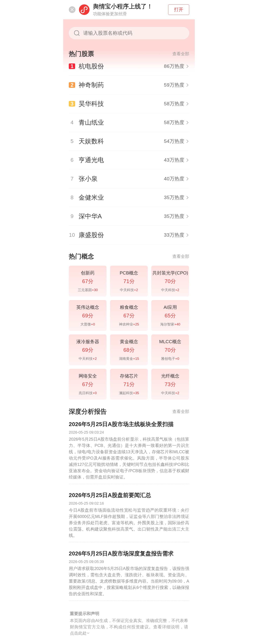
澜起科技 (129, 393)
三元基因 (88, 290)
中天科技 (129, 290)
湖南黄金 (129, 358)
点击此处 (78, 633)
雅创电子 (170, 358)
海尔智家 (170, 324)
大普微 (87, 324)
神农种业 (129, 324)
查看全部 (180, 54)
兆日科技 (88, 393)
